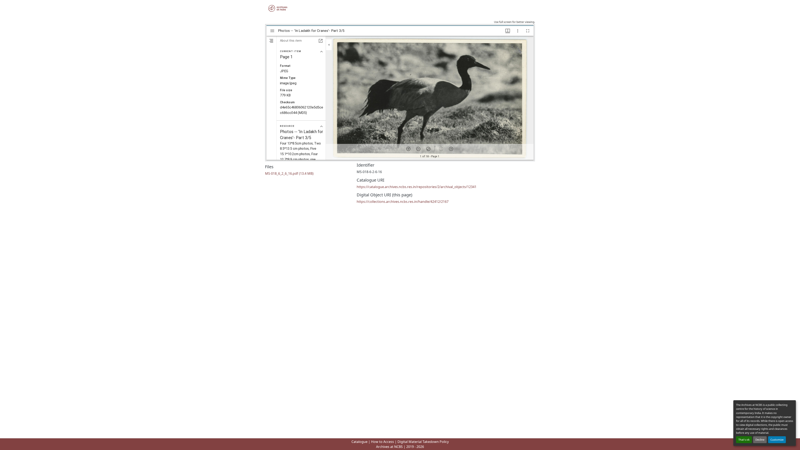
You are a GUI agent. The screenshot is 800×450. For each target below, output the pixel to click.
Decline (759, 439)
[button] (278, 8)
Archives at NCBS (389, 446)
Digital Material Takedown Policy (423, 441)
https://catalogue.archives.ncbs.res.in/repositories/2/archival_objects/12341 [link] (416, 186)
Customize (777, 439)
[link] (308, 173)
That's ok (744, 439)
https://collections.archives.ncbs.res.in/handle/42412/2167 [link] (403, 201)
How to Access (382, 441)
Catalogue (359, 441)
